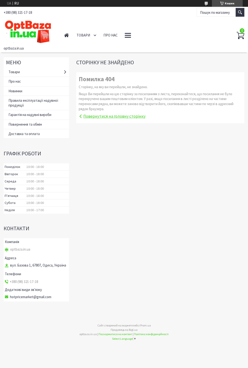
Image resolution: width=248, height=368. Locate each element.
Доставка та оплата (24, 133)
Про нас (110, 35)
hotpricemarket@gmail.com (30, 297)
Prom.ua (145, 325)
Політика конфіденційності (151, 334)
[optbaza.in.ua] (29, 31)
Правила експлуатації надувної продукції (33, 103)
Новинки (15, 91)
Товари (83, 35)
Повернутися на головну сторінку (114, 116)
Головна (66, 35)
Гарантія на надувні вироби (29, 114)
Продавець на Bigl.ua (124, 330)
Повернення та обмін (25, 124)
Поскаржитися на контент (115, 334)
